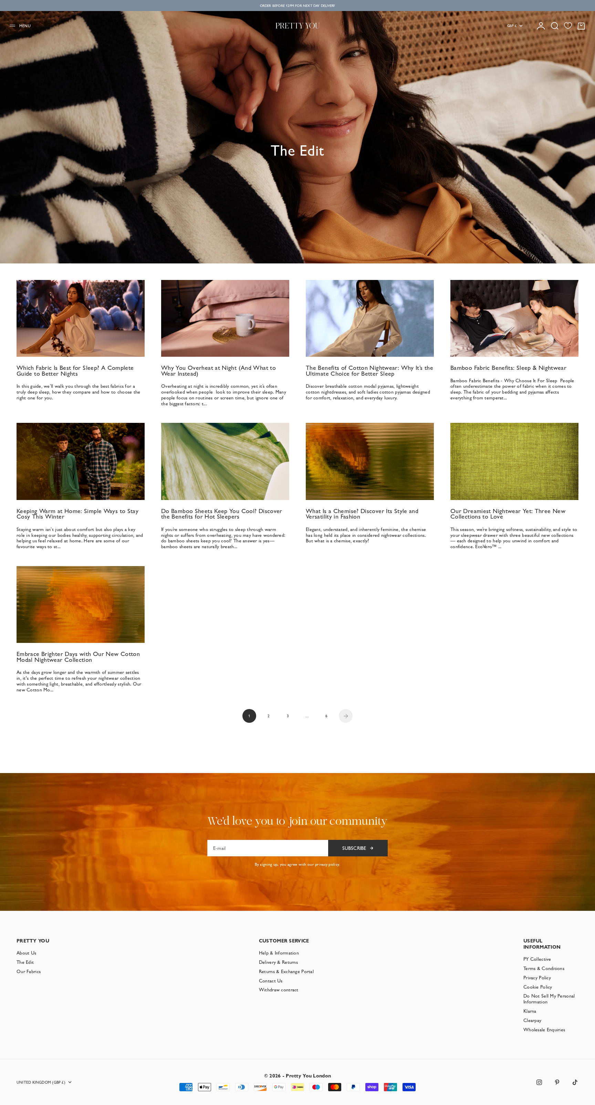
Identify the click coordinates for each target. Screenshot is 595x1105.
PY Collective (537, 959)
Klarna (529, 1011)
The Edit (25, 962)
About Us (26, 953)
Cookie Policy (537, 987)
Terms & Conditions (543, 968)
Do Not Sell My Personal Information (549, 999)
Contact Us (271, 981)
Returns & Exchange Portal (286, 971)
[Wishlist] (568, 25)
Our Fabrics (29, 971)
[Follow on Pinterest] (557, 1082)
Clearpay (532, 1020)
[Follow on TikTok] (575, 1082)
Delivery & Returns (278, 962)
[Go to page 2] (346, 716)
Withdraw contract (279, 990)
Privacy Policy (537, 977)
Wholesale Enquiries (544, 1029)
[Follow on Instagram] (539, 1082)
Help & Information (279, 953)
